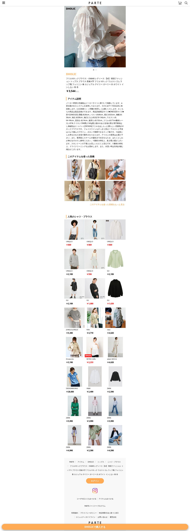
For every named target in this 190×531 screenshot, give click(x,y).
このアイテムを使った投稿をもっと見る (107, 204)
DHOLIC (71, 74)
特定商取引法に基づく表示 (109, 513)
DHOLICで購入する (95, 526)
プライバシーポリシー (88, 513)
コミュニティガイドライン (85, 517)
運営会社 (113, 517)
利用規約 (74, 513)
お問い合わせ (102, 517)
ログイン (95, 480)
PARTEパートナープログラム (95, 506)
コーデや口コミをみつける (86, 499)
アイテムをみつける (106, 499)
